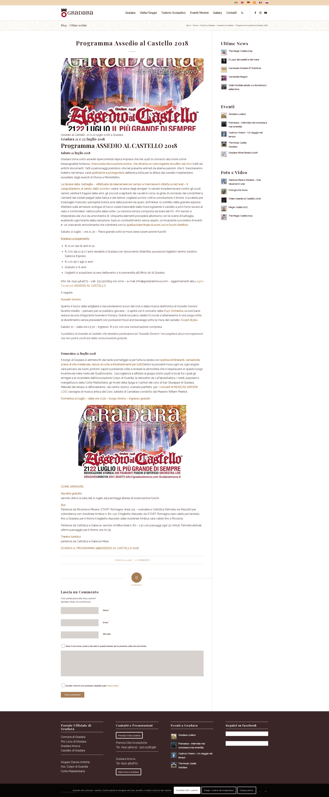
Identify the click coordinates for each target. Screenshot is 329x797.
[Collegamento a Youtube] (265, 12)
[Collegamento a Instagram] (260, 12)
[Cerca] (242, 12)
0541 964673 (129, 763)
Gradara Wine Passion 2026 (243, 152)
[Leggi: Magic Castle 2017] (224, 209)
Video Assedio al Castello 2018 (245, 198)
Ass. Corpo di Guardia (74, 766)
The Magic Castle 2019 (240, 51)
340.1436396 (147, 747)
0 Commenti (142, 560)
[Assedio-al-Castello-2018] (132, 94)
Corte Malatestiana (73, 771)
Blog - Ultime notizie (74, 25)
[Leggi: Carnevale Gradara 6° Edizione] (224, 70)
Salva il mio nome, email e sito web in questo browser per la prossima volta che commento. (106, 646)
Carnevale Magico (238, 76)
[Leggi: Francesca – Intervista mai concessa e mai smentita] (224, 124)
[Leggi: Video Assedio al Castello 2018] (224, 200)
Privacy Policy (112, 686)
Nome (106, 610)
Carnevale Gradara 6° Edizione (245, 68)
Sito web (107, 634)
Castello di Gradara (73, 750)
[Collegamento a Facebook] (255, 12)
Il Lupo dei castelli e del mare (244, 59)
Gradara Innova (70, 746)
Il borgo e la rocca (238, 190)
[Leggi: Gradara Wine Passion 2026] (224, 154)
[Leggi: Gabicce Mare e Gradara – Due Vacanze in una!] (224, 181)
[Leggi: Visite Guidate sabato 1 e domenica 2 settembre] (224, 87)
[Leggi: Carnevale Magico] (224, 78)
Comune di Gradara (73, 737)
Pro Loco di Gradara (73, 741)
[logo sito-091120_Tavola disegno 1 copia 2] (77, 12)
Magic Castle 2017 (238, 207)
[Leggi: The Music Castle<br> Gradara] (224, 144)
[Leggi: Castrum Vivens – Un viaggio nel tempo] (224, 134)
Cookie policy (247, 790)
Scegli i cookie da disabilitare (219, 790)
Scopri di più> (189, 320)
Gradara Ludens (237, 114)
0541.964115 (129, 747)
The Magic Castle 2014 (240, 215)
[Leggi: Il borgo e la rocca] (224, 191)
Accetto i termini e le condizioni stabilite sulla (92, 686)
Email (106, 622)
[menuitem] (236, 3)
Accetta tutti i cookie (187, 790)
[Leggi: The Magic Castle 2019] (224, 52)
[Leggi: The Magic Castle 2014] (224, 217)
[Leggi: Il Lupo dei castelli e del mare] (224, 61)
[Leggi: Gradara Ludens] (224, 115)
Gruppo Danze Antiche (75, 762)
